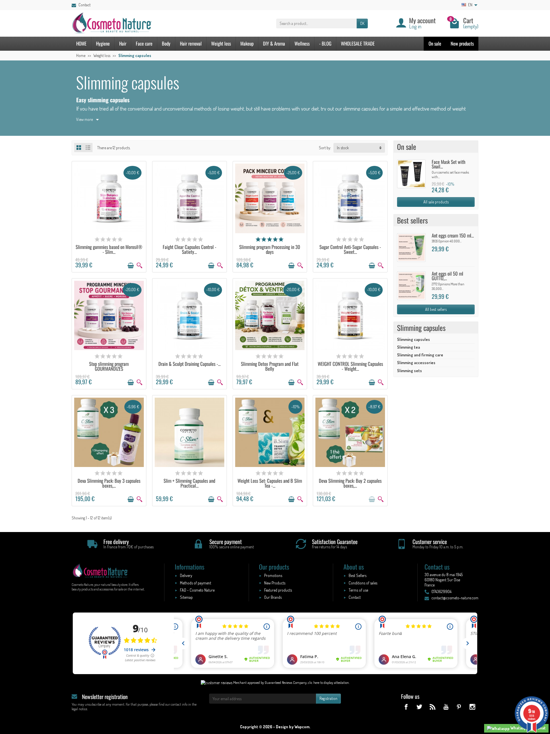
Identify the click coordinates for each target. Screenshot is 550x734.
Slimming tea (408, 347)
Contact (84, 4)
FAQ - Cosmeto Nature (197, 590)
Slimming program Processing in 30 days (269, 249)
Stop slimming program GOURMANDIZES (109, 366)
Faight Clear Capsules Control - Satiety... (189, 249)
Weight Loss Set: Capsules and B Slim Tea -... (269, 483)
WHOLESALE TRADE (358, 43)
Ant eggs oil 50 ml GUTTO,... (447, 276)
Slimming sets (409, 370)
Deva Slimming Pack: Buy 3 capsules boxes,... (109, 483)
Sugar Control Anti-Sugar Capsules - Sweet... (350, 249)
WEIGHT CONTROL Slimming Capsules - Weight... (350, 366)
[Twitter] (419, 707)
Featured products (278, 590)
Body (166, 43)
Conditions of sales (363, 582)
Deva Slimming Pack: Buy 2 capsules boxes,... (350, 483)
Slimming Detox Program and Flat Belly (269, 366)
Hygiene (103, 43)
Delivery (186, 575)
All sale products (436, 201)
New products (462, 43)
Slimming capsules (413, 339)
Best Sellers (357, 575)
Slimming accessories (416, 362)
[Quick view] (139, 265)
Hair (122, 43)
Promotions (273, 575)
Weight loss (221, 43)
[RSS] (432, 707)
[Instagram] (472, 707)
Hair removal (191, 43)
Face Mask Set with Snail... (448, 164)
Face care (144, 43)
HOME (81, 43)
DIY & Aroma (274, 43)
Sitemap (186, 597)
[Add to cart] (130, 265)
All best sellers (436, 309)
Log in (415, 26)
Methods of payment (195, 582)
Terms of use (358, 590)
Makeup (247, 43)
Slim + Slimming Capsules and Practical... (189, 483)
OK (362, 23)
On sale (435, 43)
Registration (328, 698)
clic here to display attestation (328, 682)
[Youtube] (446, 707)
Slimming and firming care (420, 354)
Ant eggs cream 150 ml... (453, 235)
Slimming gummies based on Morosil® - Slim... (109, 249)
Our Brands (273, 597)
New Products (274, 582)
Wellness (302, 43)
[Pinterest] (459, 707)
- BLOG (325, 43)
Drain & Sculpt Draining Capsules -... (189, 363)
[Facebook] (406, 707)
